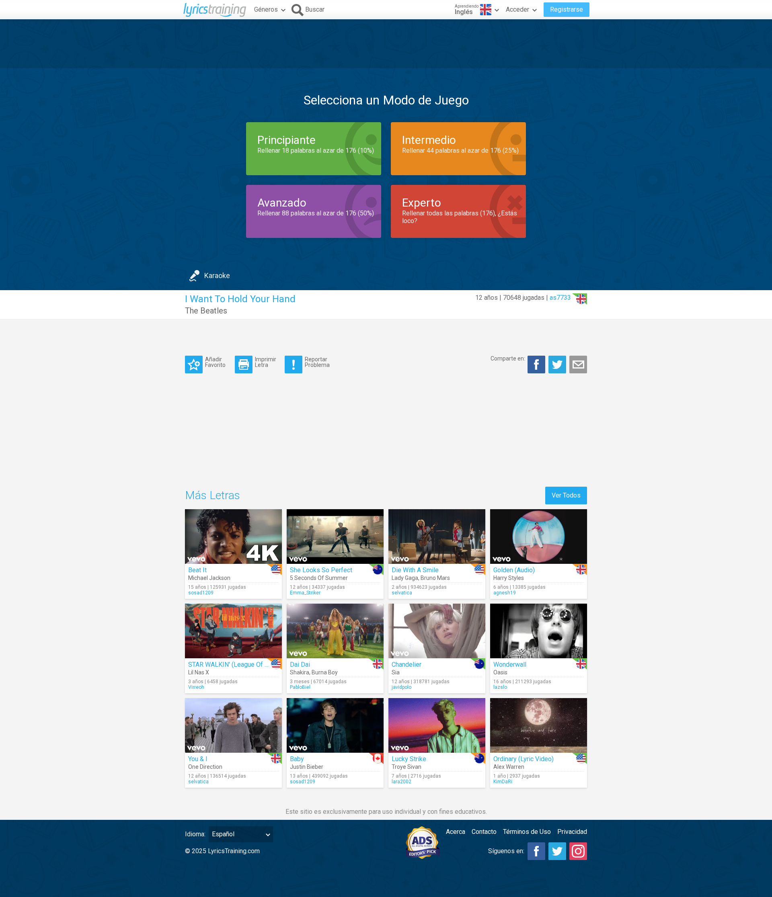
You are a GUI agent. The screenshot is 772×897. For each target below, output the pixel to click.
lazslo (500, 687)
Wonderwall (509, 664)
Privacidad (572, 832)
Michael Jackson (209, 578)
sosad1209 (201, 593)
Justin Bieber (306, 767)
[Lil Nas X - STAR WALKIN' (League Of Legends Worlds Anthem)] (233, 631)
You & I (197, 759)
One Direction (205, 767)
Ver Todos (566, 495)
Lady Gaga (405, 578)
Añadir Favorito (215, 362)
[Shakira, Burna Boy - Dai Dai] (335, 631)
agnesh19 (504, 593)
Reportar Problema (317, 362)
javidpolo (401, 687)
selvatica (402, 593)
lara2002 (401, 781)
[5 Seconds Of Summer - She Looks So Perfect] (335, 536)
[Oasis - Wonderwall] (538, 631)
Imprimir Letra (265, 362)
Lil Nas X (198, 672)
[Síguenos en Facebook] (536, 851)
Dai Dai (300, 664)
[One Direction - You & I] (233, 725)
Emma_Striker (305, 593)
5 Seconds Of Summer (319, 578)
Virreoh (196, 687)
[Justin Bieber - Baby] (335, 725)
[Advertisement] (386, 44)
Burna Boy (325, 672)
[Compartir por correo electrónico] (578, 364)
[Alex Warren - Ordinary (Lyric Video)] (538, 725)
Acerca (455, 832)
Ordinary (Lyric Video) (523, 759)
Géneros (266, 9)
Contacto (484, 832)
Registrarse (566, 9)
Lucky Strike (409, 759)
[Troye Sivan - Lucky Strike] (436, 725)
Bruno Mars (435, 578)
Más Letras (212, 495)
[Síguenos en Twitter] (557, 851)
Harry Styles (508, 578)
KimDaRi (502, 781)
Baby (297, 759)
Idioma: (195, 834)
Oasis (500, 672)
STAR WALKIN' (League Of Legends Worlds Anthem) (262, 664)
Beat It (197, 570)
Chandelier (406, 664)
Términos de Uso (527, 832)
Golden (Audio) (514, 570)
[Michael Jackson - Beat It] (233, 536)
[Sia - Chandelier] (436, 631)
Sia (396, 672)
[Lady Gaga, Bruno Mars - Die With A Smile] (436, 536)
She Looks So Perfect (321, 570)
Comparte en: (508, 358)
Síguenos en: (506, 851)
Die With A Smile (415, 570)
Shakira (299, 672)
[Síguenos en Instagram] (578, 851)
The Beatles (206, 310)
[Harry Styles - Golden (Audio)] (538, 536)
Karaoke (217, 275)
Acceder (517, 9)
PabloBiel (300, 687)
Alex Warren (508, 767)
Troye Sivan (406, 767)
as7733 (560, 297)
